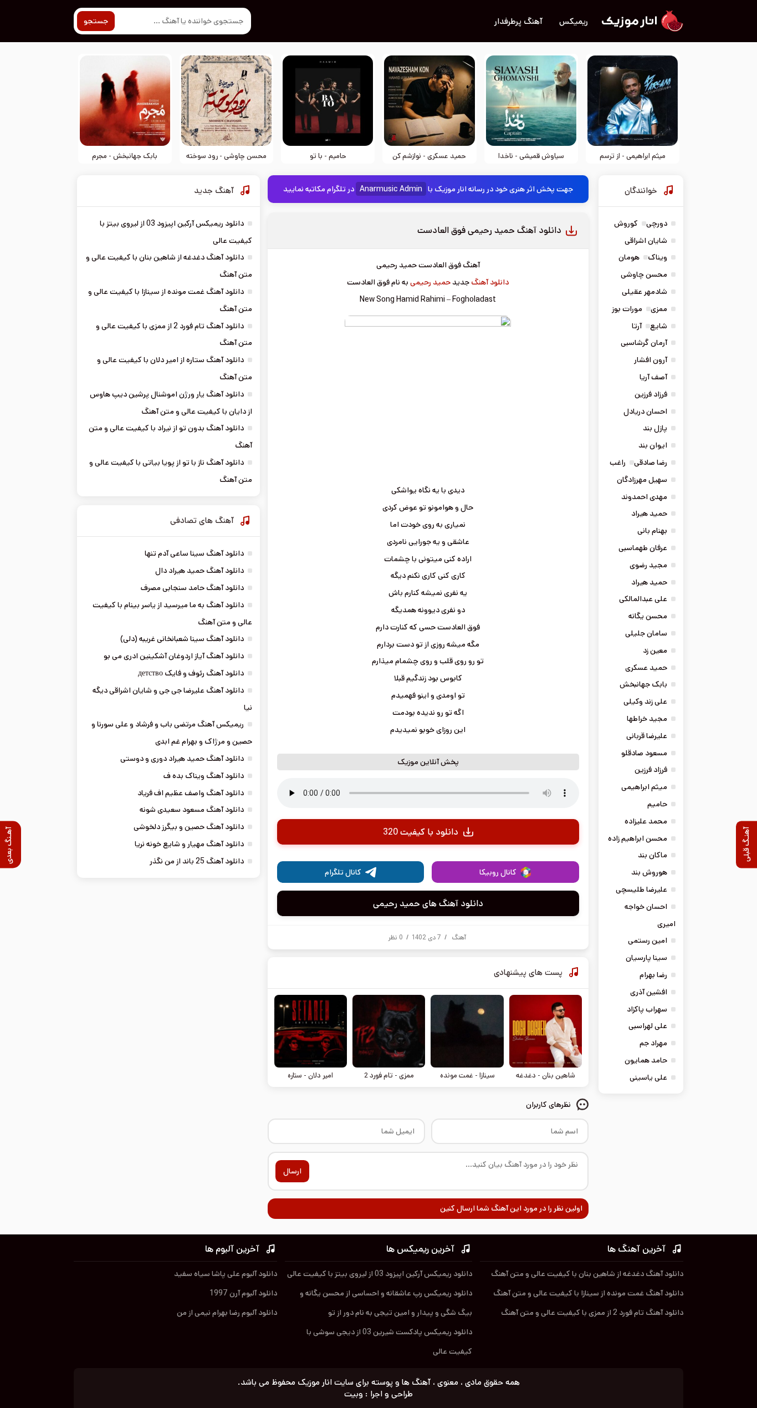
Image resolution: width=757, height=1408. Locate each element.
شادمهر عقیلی (644, 291)
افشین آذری (648, 992)
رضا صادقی (650, 462)
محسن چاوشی (644, 274)
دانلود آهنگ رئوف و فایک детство (191, 673)
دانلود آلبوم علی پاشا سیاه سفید (225, 1273)
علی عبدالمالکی (643, 598)
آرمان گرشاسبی (644, 342)
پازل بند (655, 428)
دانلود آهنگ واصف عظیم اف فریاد (190, 793)
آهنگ (459, 937)
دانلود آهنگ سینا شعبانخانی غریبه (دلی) (182, 638)
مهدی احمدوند (644, 496)
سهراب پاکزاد (647, 1009)
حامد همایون (646, 1060)
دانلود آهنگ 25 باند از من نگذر (197, 861)
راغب (618, 462)
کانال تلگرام (343, 872)
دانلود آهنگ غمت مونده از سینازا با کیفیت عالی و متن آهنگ (588, 1293)
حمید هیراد (649, 513)
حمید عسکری (646, 667)
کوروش (626, 223)
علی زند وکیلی (645, 701)
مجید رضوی (648, 565)
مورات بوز (627, 308)
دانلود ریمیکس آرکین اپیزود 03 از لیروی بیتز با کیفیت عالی (379, 1273)
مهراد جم (653, 1043)
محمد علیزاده (646, 821)
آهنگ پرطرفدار (518, 21)
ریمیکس (573, 21)
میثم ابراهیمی (644, 786)
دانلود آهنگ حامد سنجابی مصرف (192, 587)
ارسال (292, 1171)
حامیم (657, 804)
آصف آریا (653, 377)
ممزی (659, 308)
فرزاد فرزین (651, 394)
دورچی (656, 223)
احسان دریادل (645, 411)
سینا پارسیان (646, 957)
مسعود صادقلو (644, 753)
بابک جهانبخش (643, 684)
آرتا (637, 326)
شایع (658, 326)
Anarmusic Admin (391, 189)
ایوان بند (652, 445)
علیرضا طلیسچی (641, 889)
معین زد (655, 650)
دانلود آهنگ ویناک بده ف (203, 775)
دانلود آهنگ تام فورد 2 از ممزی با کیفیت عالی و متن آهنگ (592, 1312)
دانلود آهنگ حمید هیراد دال (199, 570)
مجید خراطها (647, 718)
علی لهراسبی (647, 1025)
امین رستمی (647, 940)
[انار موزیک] (641, 21)
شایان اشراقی (646, 240)
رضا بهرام (653, 974)
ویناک (657, 257)
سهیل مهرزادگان (642, 479)
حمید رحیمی (430, 282)
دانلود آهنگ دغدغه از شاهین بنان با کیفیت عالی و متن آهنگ (587, 1273)
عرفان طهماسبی (642, 547)
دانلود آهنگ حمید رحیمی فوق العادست (489, 230)
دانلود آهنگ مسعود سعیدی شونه (192, 809)
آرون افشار (650, 359)
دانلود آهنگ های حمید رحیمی (428, 903)
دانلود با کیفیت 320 (420, 832)
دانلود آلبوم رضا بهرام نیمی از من (227, 1312)
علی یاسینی (648, 1077)
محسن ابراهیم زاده (637, 838)
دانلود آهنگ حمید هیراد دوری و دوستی (182, 758)
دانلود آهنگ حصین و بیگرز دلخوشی (189, 826)
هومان (629, 257)
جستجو (96, 21)
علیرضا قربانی (646, 735)
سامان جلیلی (646, 633)
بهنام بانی (652, 530)
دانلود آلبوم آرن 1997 (243, 1293)
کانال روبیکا (497, 872)
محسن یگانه (647, 616)
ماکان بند (652, 855)
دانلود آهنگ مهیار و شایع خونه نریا (189, 844)
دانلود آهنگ (490, 282)
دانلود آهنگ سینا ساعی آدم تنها (194, 553)
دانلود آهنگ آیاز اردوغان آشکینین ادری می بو (174, 656)
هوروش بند (649, 872)
